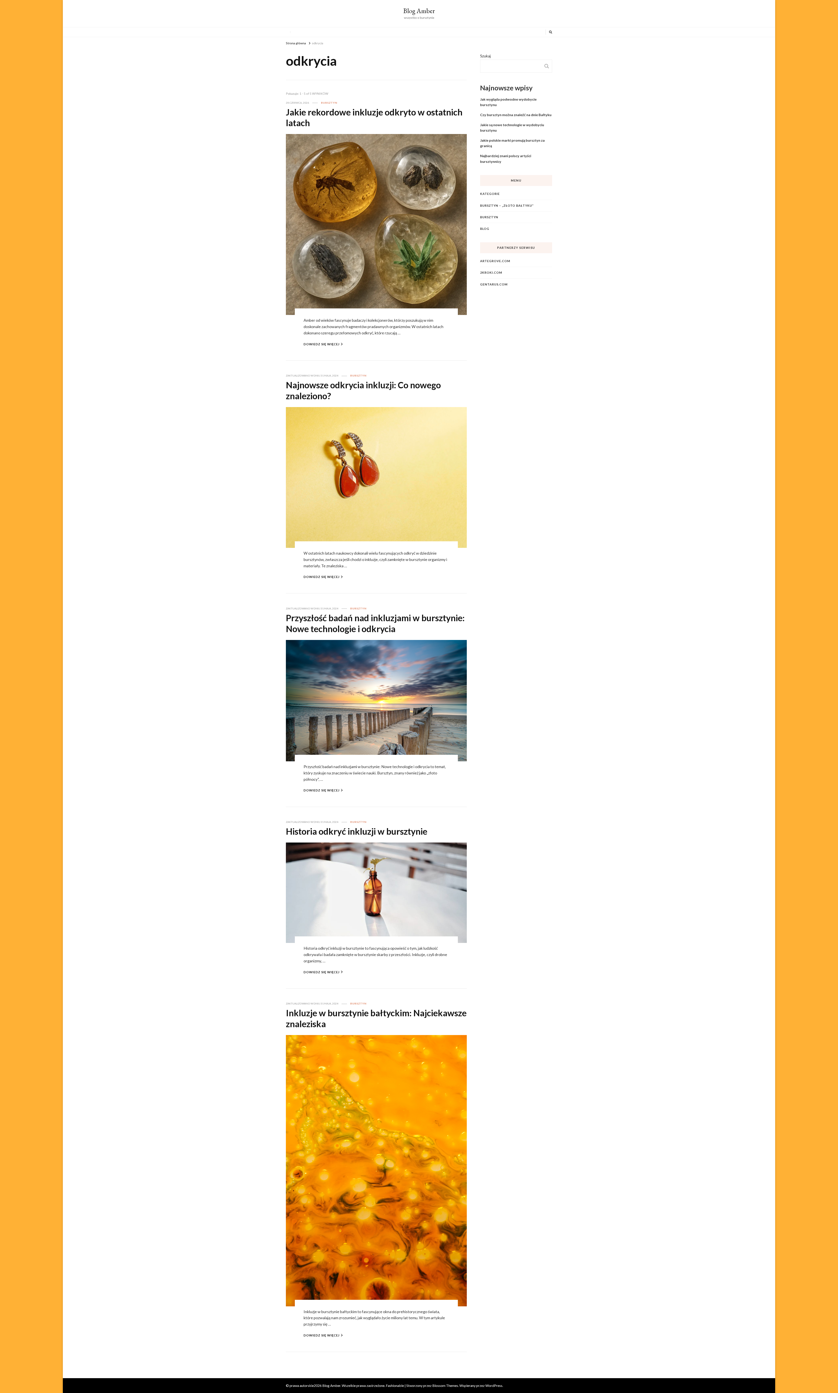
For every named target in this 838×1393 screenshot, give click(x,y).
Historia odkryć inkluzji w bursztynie (356, 831)
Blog (484, 228)
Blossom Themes (445, 1385)
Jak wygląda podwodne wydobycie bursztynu (508, 102)
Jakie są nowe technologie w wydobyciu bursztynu (512, 127)
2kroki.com (491, 272)
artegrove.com (495, 261)
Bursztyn (329, 102)
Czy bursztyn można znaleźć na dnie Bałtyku (515, 115)
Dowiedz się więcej (322, 344)
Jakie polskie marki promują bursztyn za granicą (512, 143)
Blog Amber (419, 11)
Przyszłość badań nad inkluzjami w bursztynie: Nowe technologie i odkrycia (375, 623)
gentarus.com (494, 284)
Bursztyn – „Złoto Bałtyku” (507, 205)
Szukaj (485, 55)
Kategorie (490, 194)
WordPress (493, 1385)
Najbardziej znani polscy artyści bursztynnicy (505, 158)
